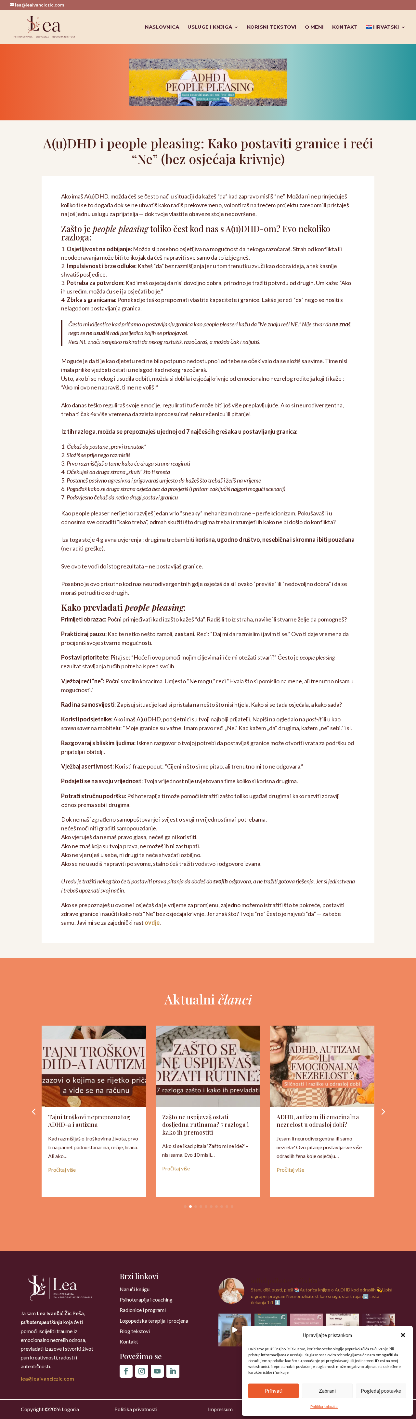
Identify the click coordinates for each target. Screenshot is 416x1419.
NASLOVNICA (162, 27)
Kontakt (345, 27)
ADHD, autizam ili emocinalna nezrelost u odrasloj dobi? (318, 1120)
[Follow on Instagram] (141, 1371)
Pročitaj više (62, 1170)
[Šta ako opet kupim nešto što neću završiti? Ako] (234, 1330)
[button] (403, 1335)
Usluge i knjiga (210, 27)
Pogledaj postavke (381, 1391)
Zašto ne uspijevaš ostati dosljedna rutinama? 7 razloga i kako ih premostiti (205, 1124)
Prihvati (273, 1391)
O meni (314, 27)
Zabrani (327, 1391)
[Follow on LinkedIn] (172, 1371)
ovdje (152, 922)
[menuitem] (386, 34)
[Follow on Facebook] (126, 1371)
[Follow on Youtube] (157, 1371)
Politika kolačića (324, 1406)
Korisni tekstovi (271, 27)
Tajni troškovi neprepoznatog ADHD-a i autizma (89, 1120)
